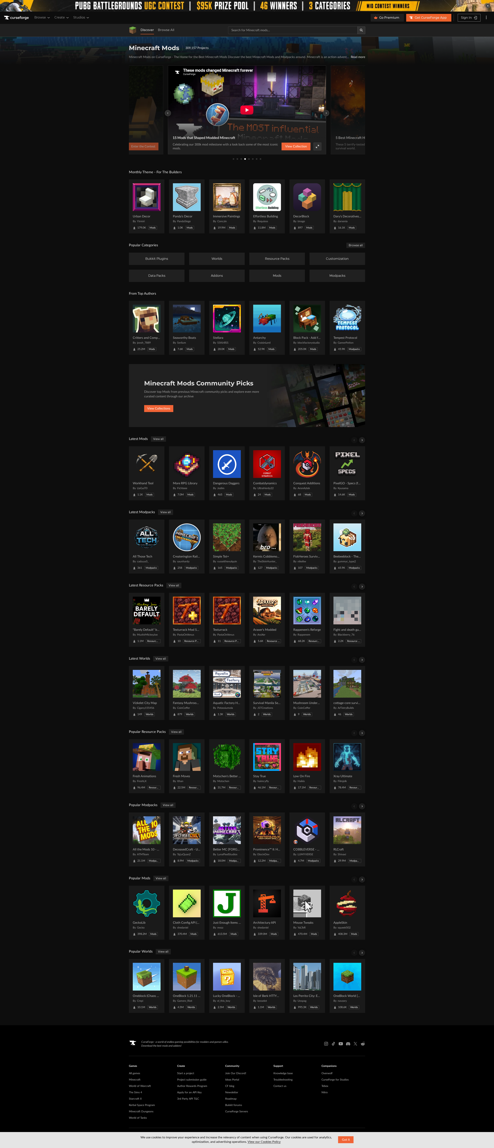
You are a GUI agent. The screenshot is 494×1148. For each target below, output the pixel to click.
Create (59, 17)
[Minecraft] (133, 30)
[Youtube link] (340, 1043)
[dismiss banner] (488, 5)
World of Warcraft (140, 1086)
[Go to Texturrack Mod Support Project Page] (187, 620)
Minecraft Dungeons (141, 1111)
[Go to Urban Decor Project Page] (146, 206)
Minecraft (134, 1079)
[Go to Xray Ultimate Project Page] (347, 766)
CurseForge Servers (236, 1111)
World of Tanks (138, 1118)
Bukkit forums (233, 1105)
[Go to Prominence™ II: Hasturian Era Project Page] (267, 839)
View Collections (158, 408)
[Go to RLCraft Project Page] (347, 839)
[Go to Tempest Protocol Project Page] (347, 328)
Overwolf (326, 1073)
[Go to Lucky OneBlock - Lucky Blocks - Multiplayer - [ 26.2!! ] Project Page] (227, 986)
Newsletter (231, 1092)
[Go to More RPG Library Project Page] (187, 473)
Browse (40, 17)
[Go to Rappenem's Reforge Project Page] (307, 620)
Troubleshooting (283, 1079)
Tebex (324, 1086)
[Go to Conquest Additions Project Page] (307, 473)
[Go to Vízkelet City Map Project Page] (146, 693)
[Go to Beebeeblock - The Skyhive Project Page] (347, 547)
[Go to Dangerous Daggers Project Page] (227, 473)
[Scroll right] (362, 440)
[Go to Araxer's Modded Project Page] (267, 620)
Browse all (356, 245)
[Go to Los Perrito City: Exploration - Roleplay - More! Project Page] (307, 986)
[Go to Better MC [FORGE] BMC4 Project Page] (227, 839)
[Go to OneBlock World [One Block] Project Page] (347, 986)
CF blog (229, 1086)
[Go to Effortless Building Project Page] (267, 206)
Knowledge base (283, 1073)
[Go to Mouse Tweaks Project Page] (307, 913)
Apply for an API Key (189, 1092)
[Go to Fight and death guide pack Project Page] (347, 620)
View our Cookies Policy (264, 1141)
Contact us (279, 1086)
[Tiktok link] (333, 1043)
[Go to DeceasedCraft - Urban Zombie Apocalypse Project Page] (187, 839)
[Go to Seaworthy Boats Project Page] (187, 328)
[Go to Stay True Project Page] (267, 766)
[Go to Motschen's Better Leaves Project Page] (227, 766)
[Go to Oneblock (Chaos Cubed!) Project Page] (146, 986)
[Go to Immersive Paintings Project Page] (227, 206)
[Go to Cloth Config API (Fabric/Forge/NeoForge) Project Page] (187, 913)
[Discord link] (348, 1043)
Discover (147, 30)
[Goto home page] (17, 18)
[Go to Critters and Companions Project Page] (146, 328)
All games (134, 1073)
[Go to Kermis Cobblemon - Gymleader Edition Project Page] (267, 547)
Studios (79, 17)
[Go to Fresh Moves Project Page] (187, 766)
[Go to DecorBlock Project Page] (307, 206)
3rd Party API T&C (188, 1099)
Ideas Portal (232, 1079)
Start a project (185, 1073)
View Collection (296, 146)
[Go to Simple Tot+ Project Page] (227, 547)
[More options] (486, 18)
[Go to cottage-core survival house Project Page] (347, 693)
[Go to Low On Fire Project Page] (307, 766)
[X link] (355, 1043)
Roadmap (231, 1099)
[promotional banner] (247, 6)
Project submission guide (191, 1079)
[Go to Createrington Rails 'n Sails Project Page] (187, 547)
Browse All (166, 30)
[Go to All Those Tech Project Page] (146, 547)
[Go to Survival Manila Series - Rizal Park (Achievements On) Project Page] (267, 693)
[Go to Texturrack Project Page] (227, 620)
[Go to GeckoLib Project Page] (146, 913)
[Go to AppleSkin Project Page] (347, 913)
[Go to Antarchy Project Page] (267, 328)
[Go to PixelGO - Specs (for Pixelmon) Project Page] (347, 473)
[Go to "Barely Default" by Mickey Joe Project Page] (146, 620)
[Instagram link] (326, 1043)
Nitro (324, 1092)
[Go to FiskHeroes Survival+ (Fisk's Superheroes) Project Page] (307, 547)
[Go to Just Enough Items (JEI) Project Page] (227, 913)
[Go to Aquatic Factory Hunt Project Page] (227, 693)
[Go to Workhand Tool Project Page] (146, 473)
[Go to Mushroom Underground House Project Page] (307, 693)
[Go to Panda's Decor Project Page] (187, 206)
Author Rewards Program (192, 1086)
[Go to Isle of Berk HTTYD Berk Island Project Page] (267, 986)
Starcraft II (135, 1099)
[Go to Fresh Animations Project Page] (146, 766)
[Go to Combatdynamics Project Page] (267, 473)
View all (158, 439)
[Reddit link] (362, 1043)
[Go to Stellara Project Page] (227, 328)
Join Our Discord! (235, 1073)
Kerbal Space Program (142, 1105)
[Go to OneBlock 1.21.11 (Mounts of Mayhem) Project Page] (187, 986)
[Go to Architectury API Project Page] (267, 913)
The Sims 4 (135, 1092)
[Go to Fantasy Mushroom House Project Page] (187, 693)
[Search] (361, 30)
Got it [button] (346, 1139)
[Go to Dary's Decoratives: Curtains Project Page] (347, 206)
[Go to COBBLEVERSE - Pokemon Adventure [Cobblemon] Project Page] (307, 839)
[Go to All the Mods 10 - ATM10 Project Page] (146, 839)
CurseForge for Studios (335, 1079)
